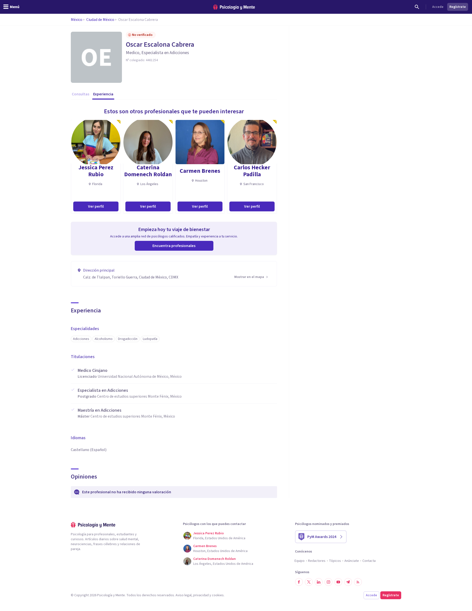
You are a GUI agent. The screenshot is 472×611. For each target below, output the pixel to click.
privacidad (201, 595)
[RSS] (358, 582)
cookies (218, 595)
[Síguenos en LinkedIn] (319, 582)
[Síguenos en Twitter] (309, 582)
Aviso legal (184, 595)
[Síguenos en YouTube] (338, 582)
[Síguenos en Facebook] (299, 582)
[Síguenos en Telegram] (348, 582)
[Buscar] (417, 7)
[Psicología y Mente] (234, 7)
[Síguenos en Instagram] (328, 582)
